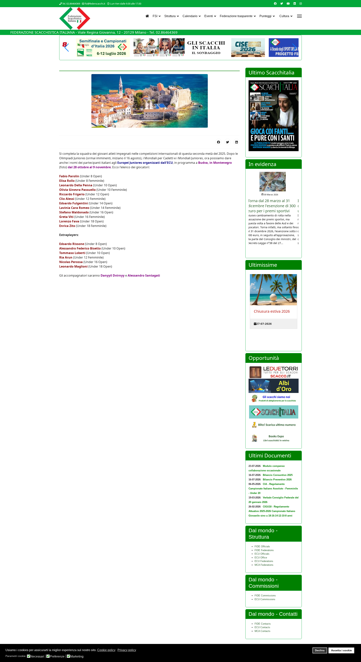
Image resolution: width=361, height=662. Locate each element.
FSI (155, 16)
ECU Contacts (262, 627)
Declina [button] (320, 650)
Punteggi (265, 16)
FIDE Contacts (263, 623)
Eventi (208, 16)
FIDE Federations (264, 550)
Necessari (37, 656)
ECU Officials (262, 553)
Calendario (190, 16)
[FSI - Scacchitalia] (274, 412)
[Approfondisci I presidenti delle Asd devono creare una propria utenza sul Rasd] (273, 179)
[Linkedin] (295, 3)
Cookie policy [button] (106, 650)
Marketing (76, 656)
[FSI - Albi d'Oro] (274, 386)
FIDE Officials (262, 546)
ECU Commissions (265, 599)
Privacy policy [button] (127, 650)
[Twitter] (281, 3)
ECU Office (261, 557)
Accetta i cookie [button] (341, 650)
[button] (294, 47)
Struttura (170, 16)
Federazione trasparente (236, 16)
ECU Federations (264, 561)
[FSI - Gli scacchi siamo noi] (274, 399)
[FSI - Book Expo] (274, 439)
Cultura (284, 16)
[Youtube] (288, 3)
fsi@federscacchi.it (95, 3)
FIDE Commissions (265, 595)
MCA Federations (264, 564)
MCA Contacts (262, 631)
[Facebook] (275, 3)
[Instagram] (301, 3)
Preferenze (57, 656)
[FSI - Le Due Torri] (274, 372)
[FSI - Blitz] (274, 425)
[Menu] (299, 16)
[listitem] (274, 208)
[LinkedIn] (236, 142)
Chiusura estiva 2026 (272, 311)
